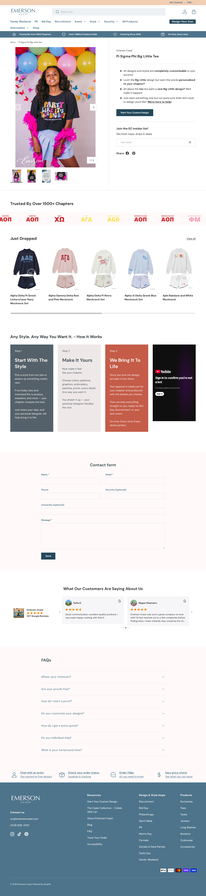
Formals (144, 840)
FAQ (189, 2)
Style (93, 21)
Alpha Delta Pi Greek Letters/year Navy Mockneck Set (23, 299)
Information (17, 28)
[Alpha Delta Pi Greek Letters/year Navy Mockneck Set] (26, 268)
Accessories (187, 846)
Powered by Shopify (42, 884)
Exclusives (186, 801)
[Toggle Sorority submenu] (117, 21)
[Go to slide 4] (123, 627)
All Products (130, 21)
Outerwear (186, 840)
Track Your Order (97, 837)
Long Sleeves (188, 827)
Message (46, 520)
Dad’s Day (145, 853)
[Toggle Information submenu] (28, 28)
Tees (183, 808)
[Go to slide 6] (128, 627)
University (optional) (52, 504)
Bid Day (46, 21)
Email (109, 474)
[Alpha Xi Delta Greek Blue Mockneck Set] (141, 268)
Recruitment (63, 21)
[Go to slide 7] (130, 627)
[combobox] (108, 11)
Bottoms (185, 834)
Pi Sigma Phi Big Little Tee (30, 42)
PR (36, 21)
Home (13, 42)
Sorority (109, 21)
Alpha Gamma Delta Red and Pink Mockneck (63, 297)
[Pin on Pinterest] (134, 153)
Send (48, 556)
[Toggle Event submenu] (85, 21)
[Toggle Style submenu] (99, 21)
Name (44, 474)
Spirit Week (145, 821)
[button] (193, 11)
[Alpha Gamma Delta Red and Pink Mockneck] (64, 268)
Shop (36, 28)
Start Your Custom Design (135, 112)
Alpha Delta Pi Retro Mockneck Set (99, 297)
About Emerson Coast (100, 818)
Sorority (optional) (116, 489)
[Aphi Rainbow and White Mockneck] (179, 268)
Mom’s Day (145, 834)
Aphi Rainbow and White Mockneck (178, 297)
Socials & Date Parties (152, 846)
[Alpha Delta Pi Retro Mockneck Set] (103, 268)
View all (191, 238)
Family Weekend (20, 21)
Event (78, 21)
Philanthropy (146, 814)
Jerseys (185, 821)
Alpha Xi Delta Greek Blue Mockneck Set (140, 297)
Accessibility (95, 844)
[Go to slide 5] (125, 627)
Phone (44, 489)
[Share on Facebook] (127, 153)
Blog (89, 824)
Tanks (183, 814)
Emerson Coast (124, 50)
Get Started (176, 2)
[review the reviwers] (119, 601)
